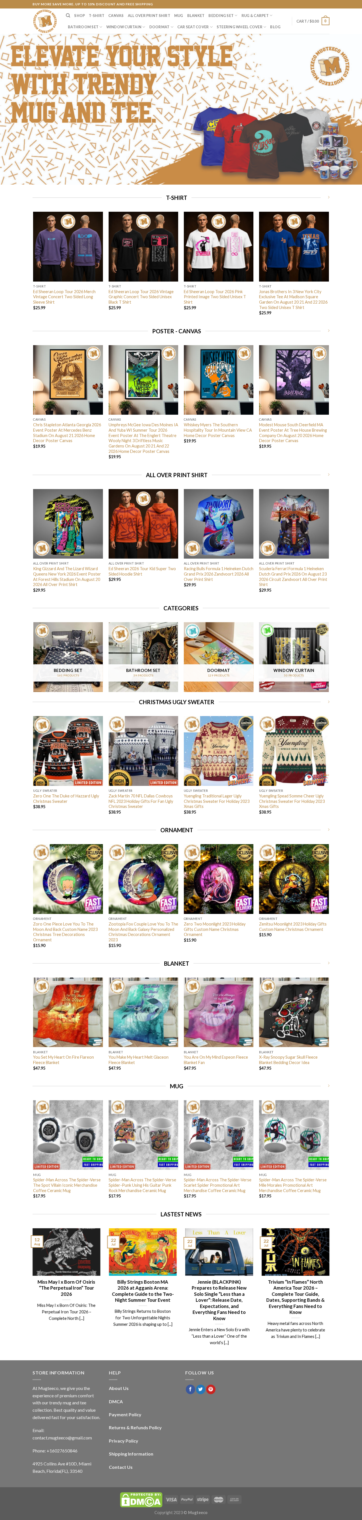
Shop (79, 15)
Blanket (196, 15)
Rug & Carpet (255, 15)
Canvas (116, 15)
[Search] (68, 15)
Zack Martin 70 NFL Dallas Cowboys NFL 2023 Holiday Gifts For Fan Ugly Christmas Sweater (141, 801)
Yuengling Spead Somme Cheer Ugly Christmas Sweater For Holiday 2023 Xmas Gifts (292, 801)
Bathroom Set (83, 27)
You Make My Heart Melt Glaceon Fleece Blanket (139, 1060)
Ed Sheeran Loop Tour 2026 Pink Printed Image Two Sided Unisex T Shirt (215, 296)
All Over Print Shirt (149, 15)
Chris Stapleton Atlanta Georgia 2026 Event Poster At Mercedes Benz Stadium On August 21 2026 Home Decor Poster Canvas (67, 432)
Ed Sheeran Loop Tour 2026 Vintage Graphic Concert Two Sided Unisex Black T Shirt (141, 296)
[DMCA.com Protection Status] (141, 1499)
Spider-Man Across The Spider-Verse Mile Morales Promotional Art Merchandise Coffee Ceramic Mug (293, 1185)
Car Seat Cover (193, 27)
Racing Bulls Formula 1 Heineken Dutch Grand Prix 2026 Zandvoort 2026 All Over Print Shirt (218, 573)
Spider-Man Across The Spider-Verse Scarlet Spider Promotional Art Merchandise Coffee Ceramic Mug (217, 1185)
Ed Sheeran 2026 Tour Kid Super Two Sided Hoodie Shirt (142, 571)
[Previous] (33, 268)
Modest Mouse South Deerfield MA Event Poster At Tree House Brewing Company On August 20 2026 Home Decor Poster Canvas (293, 432)
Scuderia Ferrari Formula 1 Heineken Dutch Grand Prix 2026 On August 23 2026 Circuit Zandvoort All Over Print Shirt (293, 576)
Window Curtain (124, 27)
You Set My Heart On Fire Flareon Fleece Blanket (63, 1060)
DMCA (116, 1401)
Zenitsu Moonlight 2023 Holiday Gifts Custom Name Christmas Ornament (293, 927)
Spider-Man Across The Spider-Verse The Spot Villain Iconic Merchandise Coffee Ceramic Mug (67, 1185)
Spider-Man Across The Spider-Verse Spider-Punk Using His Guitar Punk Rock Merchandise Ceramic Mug (142, 1185)
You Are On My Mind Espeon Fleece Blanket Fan (216, 1060)
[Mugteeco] (45, 21)
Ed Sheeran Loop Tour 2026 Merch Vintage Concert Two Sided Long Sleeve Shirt (64, 296)
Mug (178, 15)
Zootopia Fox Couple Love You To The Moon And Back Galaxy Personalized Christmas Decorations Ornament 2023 (143, 932)
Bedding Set (221, 15)
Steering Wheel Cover (239, 27)
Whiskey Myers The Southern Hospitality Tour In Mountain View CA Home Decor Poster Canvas (218, 430)
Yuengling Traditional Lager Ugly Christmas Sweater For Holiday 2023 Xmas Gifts (216, 801)
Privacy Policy (123, 1440)
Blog (275, 27)
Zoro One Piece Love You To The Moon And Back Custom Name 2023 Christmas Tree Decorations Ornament (65, 932)
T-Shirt (96, 15)
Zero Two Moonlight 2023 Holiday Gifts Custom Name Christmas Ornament (214, 929)
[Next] (328, 268)
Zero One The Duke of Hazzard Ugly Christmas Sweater (66, 798)
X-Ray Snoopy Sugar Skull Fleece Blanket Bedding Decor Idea (288, 1060)
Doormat (159, 27)
